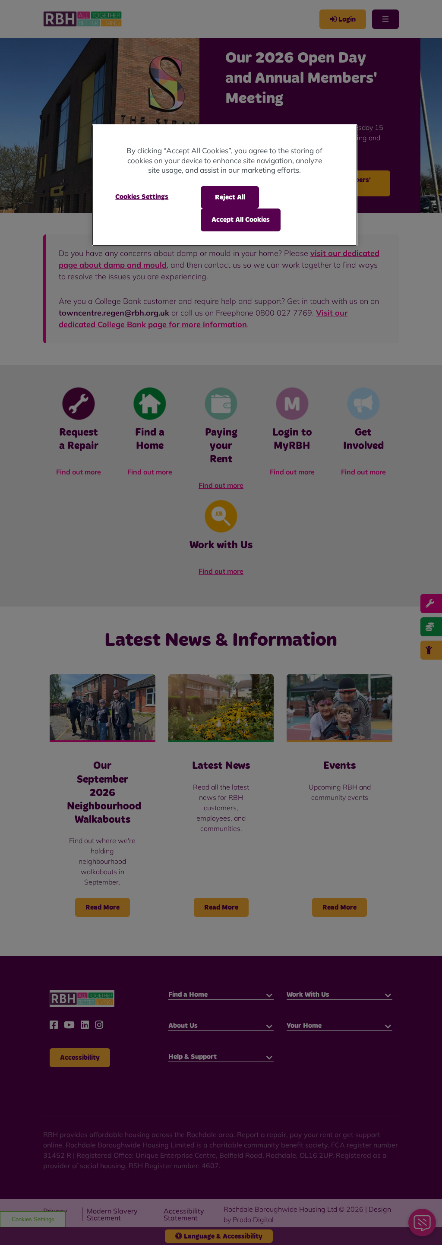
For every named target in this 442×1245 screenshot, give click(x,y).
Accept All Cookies (241, 219)
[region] (224, 185)
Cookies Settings (141, 196)
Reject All (230, 197)
